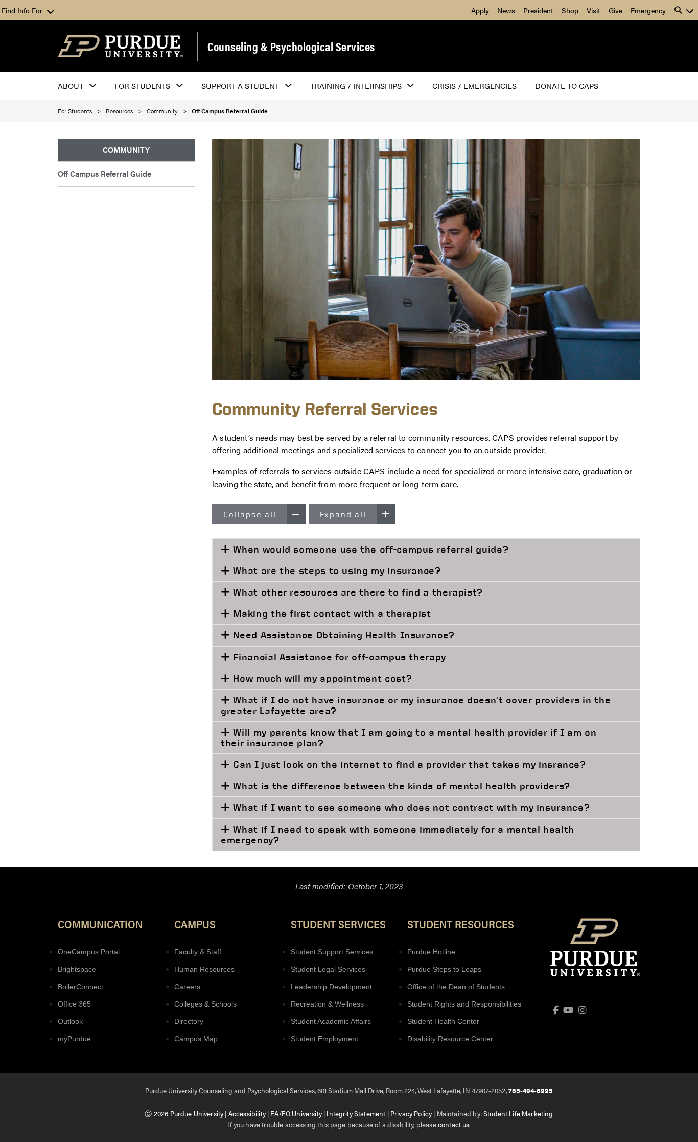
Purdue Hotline (431, 952)
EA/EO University (296, 1113)
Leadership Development (331, 987)
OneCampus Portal (89, 952)
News (506, 10)
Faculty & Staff (197, 952)
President (538, 10)
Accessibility (247, 1113)
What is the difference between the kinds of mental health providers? (400, 785)
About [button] (70, 85)
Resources (119, 111)
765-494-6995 (530, 1090)
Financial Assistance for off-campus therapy (338, 657)
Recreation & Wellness (327, 1004)
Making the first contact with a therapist (330, 613)
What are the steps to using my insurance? (335, 570)
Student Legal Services (328, 969)
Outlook (70, 1021)
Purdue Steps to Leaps (444, 969)
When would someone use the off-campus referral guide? (369, 549)
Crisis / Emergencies (474, 85)
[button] (684, 10)
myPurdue (74, 1039)
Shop (570, 10)
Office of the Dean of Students (456, 987)
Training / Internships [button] (356, 85)
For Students (75, 111)
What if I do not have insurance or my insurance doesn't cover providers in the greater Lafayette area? (416, 705)
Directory (188, 1021)
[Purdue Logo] (120, 46)
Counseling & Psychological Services (291, 46)
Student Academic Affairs (331, 1021)
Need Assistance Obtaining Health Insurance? (342, 635)
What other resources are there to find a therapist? (356, 592)
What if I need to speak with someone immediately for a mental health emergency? (397, 835)
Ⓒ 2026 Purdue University (184, 1113)
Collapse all (249, 514)
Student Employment (324, 1039)
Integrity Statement (356, 1113)
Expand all (343, 514)
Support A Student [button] (240, 85)
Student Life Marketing (518, 1113)
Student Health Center (443, 1021)
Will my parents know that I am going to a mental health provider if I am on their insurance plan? (408, 737)
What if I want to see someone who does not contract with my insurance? (410, 807)
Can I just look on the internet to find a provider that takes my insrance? (408, 764)
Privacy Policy (411, 1113)
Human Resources (204, 969)
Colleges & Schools (205, 1004)
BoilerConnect (80, 987)
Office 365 (74, 1004)
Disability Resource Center (450, 1039)
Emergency (648, 10)
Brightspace (77, 969)
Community (162, 111)
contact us (454, 1124)
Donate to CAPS (566, 85)
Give (615, 10)
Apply (480, 10)
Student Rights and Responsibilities (464, 1004)
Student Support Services (332, 952)
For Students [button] (142, 85)
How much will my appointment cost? (321, 678)
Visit (593, 10)
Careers (187, 987)
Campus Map (196, 1039)
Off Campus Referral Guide (104, 173)
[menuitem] (126, 150)
